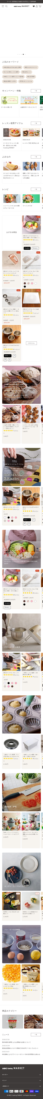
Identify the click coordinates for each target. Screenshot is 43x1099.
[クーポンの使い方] (9, 100)
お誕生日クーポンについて (29, 107)
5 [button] (25, 54)
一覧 (36, 91)
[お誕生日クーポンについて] (29, 100)
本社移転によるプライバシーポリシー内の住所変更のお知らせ (21, 1054)
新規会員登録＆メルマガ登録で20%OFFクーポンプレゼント (20, 1048)
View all (31, 343)
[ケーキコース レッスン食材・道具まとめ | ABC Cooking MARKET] (12, 132)
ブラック (25, 287)
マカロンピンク (16, 517)
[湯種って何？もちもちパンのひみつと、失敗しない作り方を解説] (31, 166)
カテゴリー (5, 1074)
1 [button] (18, 54)
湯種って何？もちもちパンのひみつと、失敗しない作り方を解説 (31, 176)
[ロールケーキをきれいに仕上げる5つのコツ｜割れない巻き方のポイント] (12, 166)
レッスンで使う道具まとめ (31, 143)
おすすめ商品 (11, 232)
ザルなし (35, 248)
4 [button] (23, 54)
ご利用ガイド (5, 1086)
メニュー (4, 1080)
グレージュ (28, 283)
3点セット (8, 355)
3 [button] (21, 54)
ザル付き (27, 248)
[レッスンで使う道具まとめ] (31, 132)
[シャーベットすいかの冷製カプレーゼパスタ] (12, 198)
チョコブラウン (25, 283)
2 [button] (19, 54)
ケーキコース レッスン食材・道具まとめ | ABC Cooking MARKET (11, 145)
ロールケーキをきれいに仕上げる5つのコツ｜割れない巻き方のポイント (11, 176)
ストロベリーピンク (32, 283)
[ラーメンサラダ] (31, 198)
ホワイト (36, 283)
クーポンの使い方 (6, 107)
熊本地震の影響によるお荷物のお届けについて (16, 1042)
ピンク (8, 521)
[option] (21, 2)
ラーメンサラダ (27, 206)
